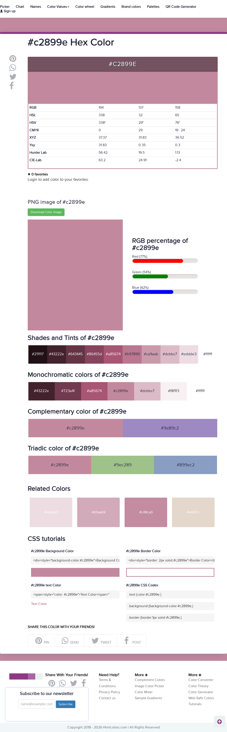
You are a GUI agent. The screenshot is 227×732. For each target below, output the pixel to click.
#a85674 (113, 354)
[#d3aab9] (98, 497)
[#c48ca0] (146, 497)
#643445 (75, 354)
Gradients (107, 6)
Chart (20, 6)
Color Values (57, 6)
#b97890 (132, 354)
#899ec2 (186, 465)
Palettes (153, 6)
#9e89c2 (170, 428)
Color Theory (198, 686)
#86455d (94, 354)
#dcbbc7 (170, 354)
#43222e (56, 354)
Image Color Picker (149, 686)
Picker (5, 6)
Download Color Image (46, 212)
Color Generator (200, 692)
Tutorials (195, 704)
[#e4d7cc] (193, 497)
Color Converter (200, 680)
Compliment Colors (150, 680)
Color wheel (84, 6)
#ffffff (207, 354)
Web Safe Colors (201, 698)
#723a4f (68, 391)
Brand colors (131, 6)
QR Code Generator (181, 6)
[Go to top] (219, 722)
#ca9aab (151, 354)
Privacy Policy (109, 692)
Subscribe (65, 704)
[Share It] (11, 87)
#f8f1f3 (173, 391)
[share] (12, 69)
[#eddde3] (51, 497)
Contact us (107, 698)
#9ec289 (123, 465)
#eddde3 (188, 354)
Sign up (9, 11)
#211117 (38, 354)
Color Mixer (144, 692)
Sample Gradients (148, 698)
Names (35, 6)
